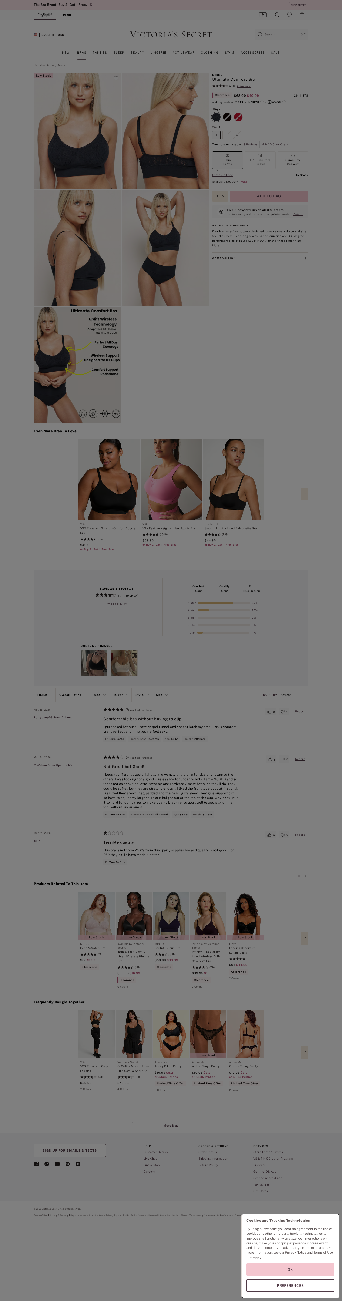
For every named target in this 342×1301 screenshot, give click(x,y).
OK (290, 1269)
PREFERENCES (290, 1286)
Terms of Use (323, 1252)
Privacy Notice (295, 1252)
